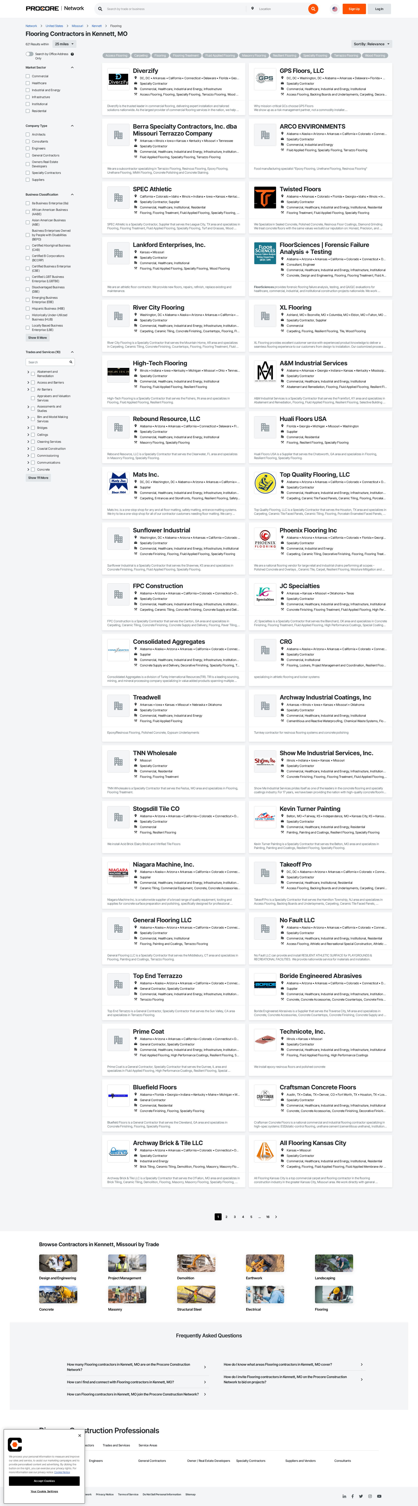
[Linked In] (344, 1496)
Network (74, 8)
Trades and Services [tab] (116, 1445)
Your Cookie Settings (44, 1491)
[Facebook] (352, 1496)
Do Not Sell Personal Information (162, 1494)
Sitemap (190, 1494)
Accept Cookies (44, 1481)
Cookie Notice (62, 1472)
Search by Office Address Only (51, 56)
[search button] (313, 9)
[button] (27, 76)
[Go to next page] (276, 1216)
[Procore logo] (42, 9)
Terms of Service (128, 1494)
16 (268, 1217)
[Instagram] (370, 1496)
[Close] (79, 1435)
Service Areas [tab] (148, 1445)
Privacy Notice (105, 1494)
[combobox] (282, 9)
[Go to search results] (71, 362)
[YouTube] (379, 1496)
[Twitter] (361, 1496)
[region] (44, 1466)
